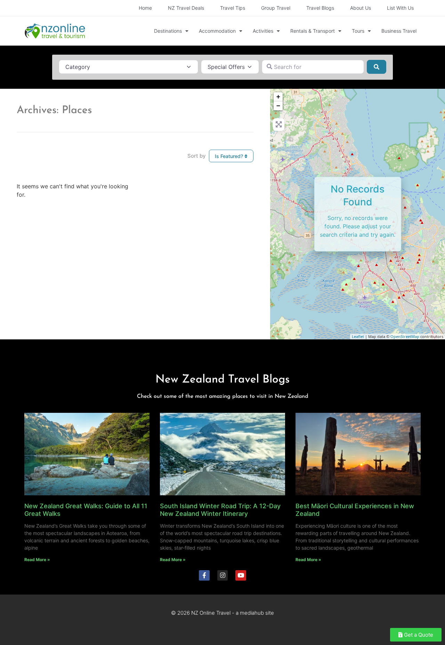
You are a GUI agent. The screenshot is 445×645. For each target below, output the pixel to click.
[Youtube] (240, 575)
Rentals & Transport (312, 31)
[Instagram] (222, 575)
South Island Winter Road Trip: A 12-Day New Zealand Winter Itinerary (220, 509)
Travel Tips (232, 8)
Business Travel (398, 31)
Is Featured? (229, 156)
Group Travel (275, 8)
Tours (358, 31)
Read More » (37, 559)
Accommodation (217, 31)
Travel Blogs (320, 8)
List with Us (400, 8)
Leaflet (358, 336)
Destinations (168, 31)
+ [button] (278, 96)
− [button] (278, 105)
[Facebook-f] (204, 575)
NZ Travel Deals (186, 8)
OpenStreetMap (404, 336)
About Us (360, 8)
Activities (263, 31)
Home (145, 8)
